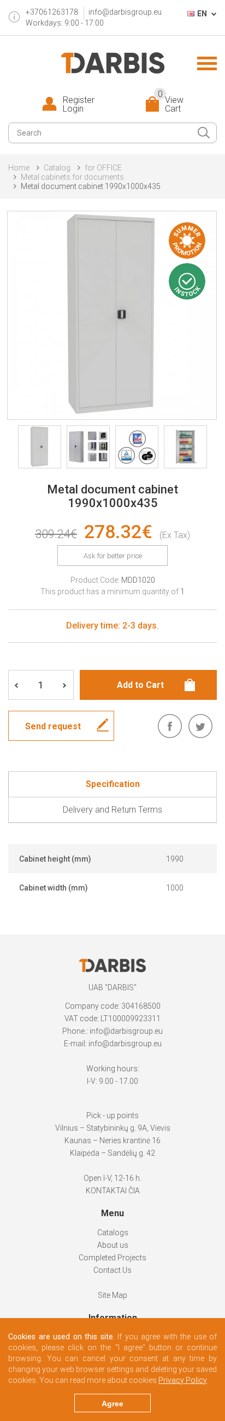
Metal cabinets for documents (72, 177)
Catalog (57, 168)
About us (112, 1245)
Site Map (112, 1295)
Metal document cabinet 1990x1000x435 (91, 186)
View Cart (170, 104)
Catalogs (112, 1232)
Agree (112, 1403)
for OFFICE (103, 168)
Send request (53, 726)
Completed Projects (112, 1257)
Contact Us (112, 1270)
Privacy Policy (182, 1380)
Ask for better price (113, 556)
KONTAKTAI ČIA (113, 1190)
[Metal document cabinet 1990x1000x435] (112, 315)
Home (18, 168)
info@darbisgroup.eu (125, 12)
